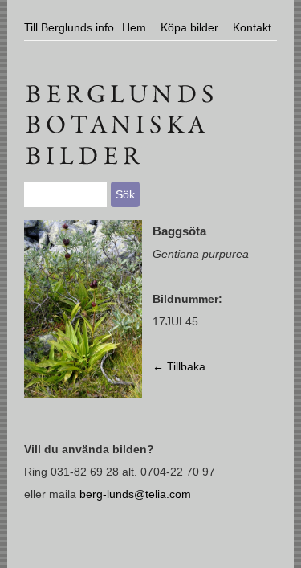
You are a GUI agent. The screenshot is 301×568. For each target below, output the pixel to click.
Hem (134, 27)
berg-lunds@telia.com (135, 494)
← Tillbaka (179, 366)
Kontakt (252, 27)
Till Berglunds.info (69, 27)
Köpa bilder (189, 27)
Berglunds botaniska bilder (150, 92)
